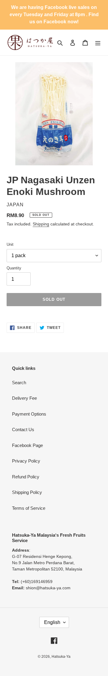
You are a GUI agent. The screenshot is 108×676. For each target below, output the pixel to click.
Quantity (14, 268)
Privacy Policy (26, 460)
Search (19, 382)
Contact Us (23, 429)
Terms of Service (28, 508)
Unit (10, 244)
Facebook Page (27, 445)
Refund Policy (25, 476)
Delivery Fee (24, 398)
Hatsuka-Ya (61, 656)
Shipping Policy (27, 492)
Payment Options (29, 413)
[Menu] (98, 42)
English (52, 622)
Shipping (41, 224)
